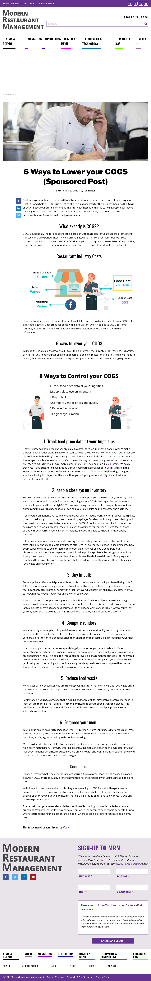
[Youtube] (146, 4)
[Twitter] (136, 4)
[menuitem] (6, 3)
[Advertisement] (75, 72)
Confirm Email (124, 892)
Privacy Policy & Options (128, 863)
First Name (84, 876)
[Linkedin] (141, 4)
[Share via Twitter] (18, 215)
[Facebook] (130, 4)
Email (81, 892)
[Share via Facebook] (18, 201)
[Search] (145, 24)
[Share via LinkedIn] (18, 208)
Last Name (122, 876)
